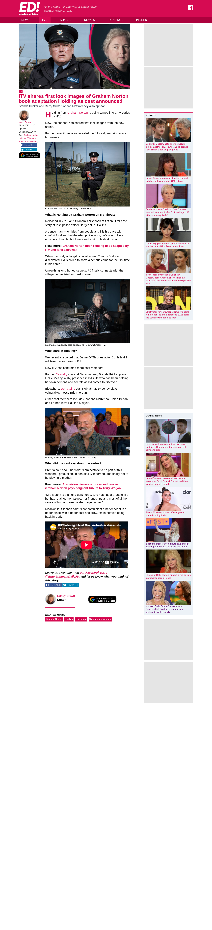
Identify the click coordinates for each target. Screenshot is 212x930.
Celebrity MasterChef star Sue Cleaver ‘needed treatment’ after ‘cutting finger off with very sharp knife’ (167, 212)
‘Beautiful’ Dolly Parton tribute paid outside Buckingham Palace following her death (168, 545)
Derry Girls (68, 388)
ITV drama (31, 138)
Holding (22, 138)
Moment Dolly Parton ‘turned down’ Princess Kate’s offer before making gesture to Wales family (164, 609)
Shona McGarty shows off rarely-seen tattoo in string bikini (165, 514)
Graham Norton (31, 135)
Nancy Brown (25, 122)
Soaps (66, 20)
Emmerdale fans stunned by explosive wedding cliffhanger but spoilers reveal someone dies (166, 447)
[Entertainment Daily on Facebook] (190, 7)
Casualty (61, 374)
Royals (89, 20)
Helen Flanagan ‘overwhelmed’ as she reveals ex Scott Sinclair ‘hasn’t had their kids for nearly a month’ (167, 481)
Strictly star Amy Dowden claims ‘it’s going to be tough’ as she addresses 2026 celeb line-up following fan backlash (167, 314)
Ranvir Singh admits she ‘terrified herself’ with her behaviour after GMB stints (167, 179)
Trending (115, 20)
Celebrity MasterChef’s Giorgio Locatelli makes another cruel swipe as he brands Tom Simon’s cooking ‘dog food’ (167, 146)
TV (45, 20)
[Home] (29, 9)
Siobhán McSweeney (28, 141)
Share (29, 145)
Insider (141, 20)
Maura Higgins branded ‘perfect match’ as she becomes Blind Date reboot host (167, 245)
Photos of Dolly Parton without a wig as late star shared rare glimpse (168, 576)
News (25, 20)
